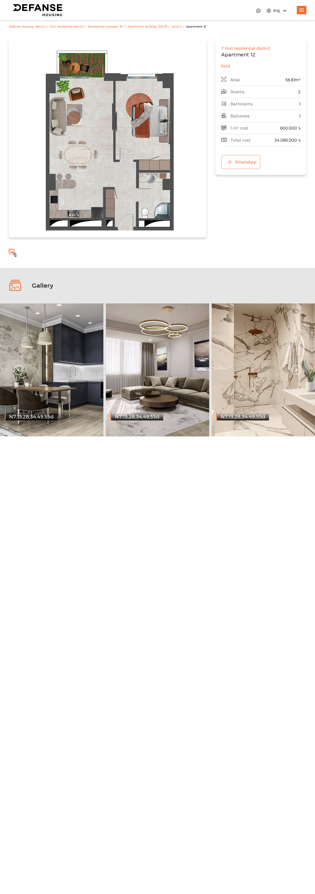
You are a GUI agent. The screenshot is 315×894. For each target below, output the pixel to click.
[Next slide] (296, 370)
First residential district (66, 26)
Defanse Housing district (27, 26)
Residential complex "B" (105, 26)
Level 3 (176, 26)
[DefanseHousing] (38, 10)
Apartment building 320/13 (147, 26)
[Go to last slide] (19, 370)
